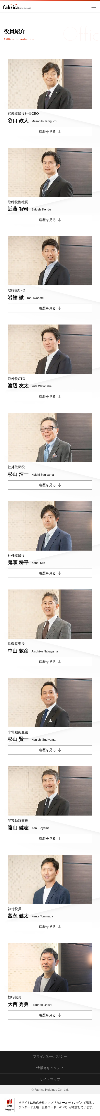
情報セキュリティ (50, 1068)
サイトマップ (50, 1079)
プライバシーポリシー (50, 1056)
